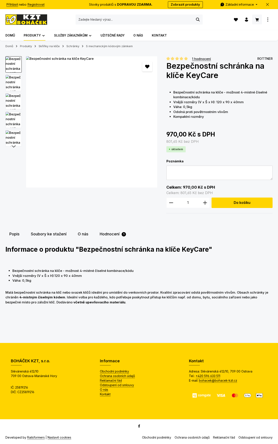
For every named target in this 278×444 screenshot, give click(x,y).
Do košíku (242, 203)
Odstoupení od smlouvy (117, 385)
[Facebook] (139, 427)
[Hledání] (198, 20)
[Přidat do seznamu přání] (147, 67)
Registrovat (36, 4)
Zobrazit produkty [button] (185, 4)
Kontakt (105, 394)
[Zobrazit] (268, 20)
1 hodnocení (201, 59)
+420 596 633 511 (208, 376)
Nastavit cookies (59, 437)
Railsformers (36, 437)
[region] (81, 122)
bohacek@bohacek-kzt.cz (218, 380)
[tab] (14, 234)
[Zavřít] (267, 4)
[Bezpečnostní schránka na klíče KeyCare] (91, 122)
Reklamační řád (111, 380)
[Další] (13, 146)
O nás (104, 389)
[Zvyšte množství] (205, 203)
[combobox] (135, 20)
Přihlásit (12, 4)
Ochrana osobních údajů (117, 376)
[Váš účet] (246, 20)
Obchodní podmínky (114, 371)
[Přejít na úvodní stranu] (26, 19)
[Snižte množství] (171, 203)
